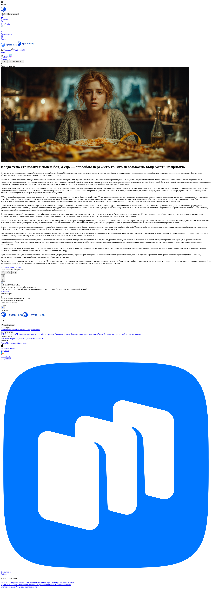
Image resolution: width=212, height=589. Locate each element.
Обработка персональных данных (60, 582)
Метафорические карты (26, 334)
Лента (3, 343)
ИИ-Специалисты (8, 334)
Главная (4, 330)
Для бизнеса (35, 330)
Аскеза (101, 334)
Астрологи (19, 338)
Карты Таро (54, 334)
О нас (27, 330)
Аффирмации (74, 334)
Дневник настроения (132, 334)
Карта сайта (22, 343)
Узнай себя (12, 330)
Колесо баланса (42, 334)
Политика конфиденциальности (14, 582)
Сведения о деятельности (26, 587)
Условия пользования (37, 582)
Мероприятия (11, 343)
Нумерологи (37, 338)
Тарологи (28, 338)
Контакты (21, 330)
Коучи (12, 338)
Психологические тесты (114, 334)
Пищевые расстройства (11, 267)
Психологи (5, 338)
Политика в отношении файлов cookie (34, 585)
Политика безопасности (61, 585)
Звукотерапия (92, 334)
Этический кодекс (8, 587)
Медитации (63, 334)
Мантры (83, 334)
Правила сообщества (9, 585)
